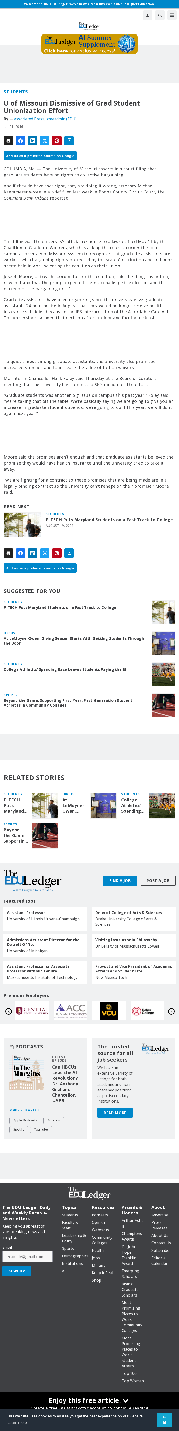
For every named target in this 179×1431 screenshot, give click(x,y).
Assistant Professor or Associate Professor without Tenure (38, 968)
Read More (115, 1112)
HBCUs (9, 633)
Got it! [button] (165, 1419)
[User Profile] (147, 15)
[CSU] (36, 1011)
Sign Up (17, 1271)
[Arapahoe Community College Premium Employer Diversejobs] (151, 1011)
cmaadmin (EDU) (62, 118)
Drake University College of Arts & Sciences (126, 921)
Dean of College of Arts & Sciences (128, 912)
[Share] (20, 140)
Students (16, 91)
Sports (10, 695)
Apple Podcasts (25, 1120)
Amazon (53, 1120)
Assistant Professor (26, 912)
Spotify (18, 1129)
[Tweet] (44, 140)
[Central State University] (113, 1011)
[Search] (160, 15)
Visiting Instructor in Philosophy (126, 940)
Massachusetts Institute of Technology (42, 977)
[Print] (8, 140)
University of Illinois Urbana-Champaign (43, 918)
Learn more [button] (17, 1422)
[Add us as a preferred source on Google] (69, 140)
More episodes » (24, 1109)
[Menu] (172, 15)
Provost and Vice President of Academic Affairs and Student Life (133, 968)
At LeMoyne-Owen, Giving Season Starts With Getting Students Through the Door (74, 640)
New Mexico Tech (111, 977)
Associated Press (29, 118)
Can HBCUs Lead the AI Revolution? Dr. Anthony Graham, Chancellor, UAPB (65, 1083)
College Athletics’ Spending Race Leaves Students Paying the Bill (66, 669)
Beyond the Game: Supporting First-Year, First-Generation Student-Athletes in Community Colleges (69, 702)
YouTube (41, 1129)
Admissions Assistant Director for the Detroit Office (43, 942)
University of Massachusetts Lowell (127, 946)
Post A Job (158, 880)
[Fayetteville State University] (74, 1011)
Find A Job (120, 880)
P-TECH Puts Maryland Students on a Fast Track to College (109, 519)
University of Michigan (27, 950)
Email (7, 1247)
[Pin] (57, 140)
